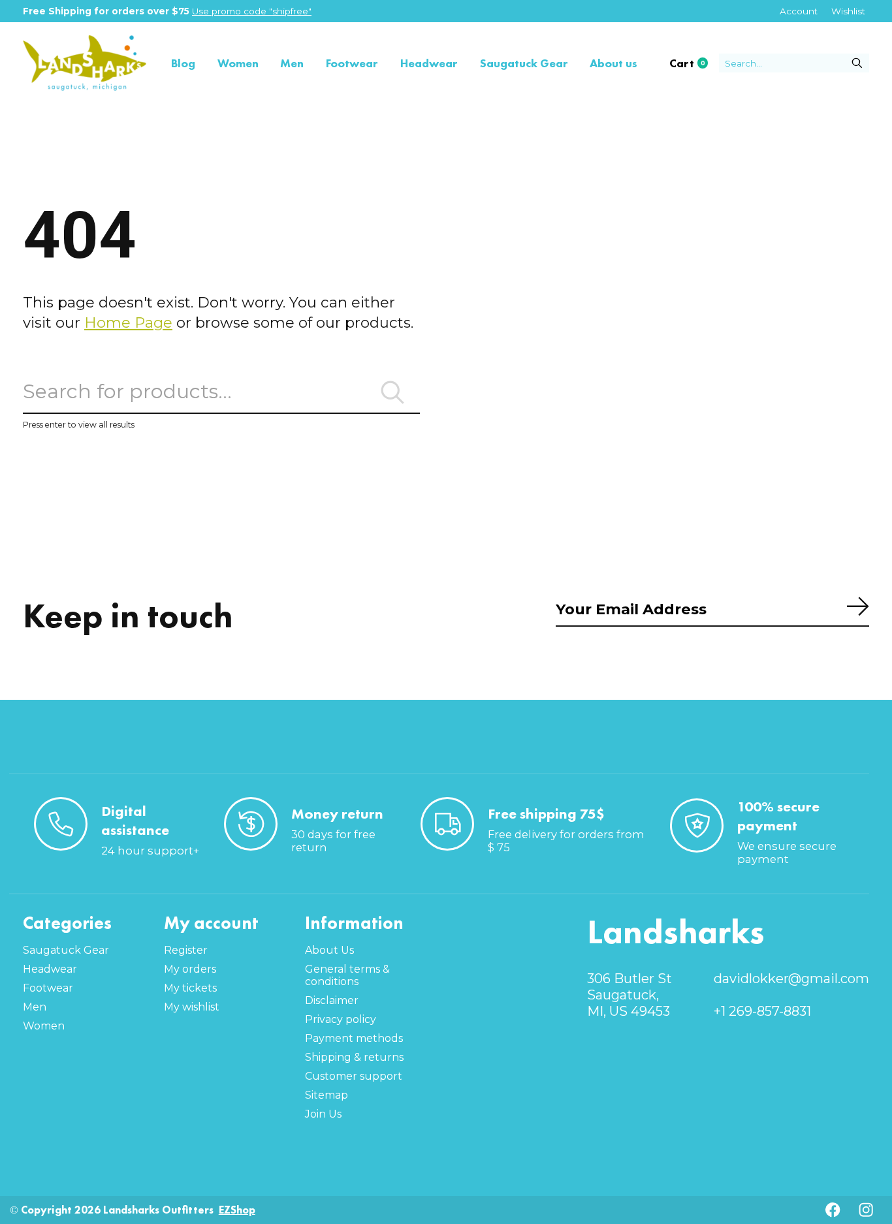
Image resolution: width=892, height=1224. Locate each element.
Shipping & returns (354, 1057)
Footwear (352, 63)
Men (292, 63)
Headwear (429, 63)
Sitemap (326, 1095)
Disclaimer (331, 1000)
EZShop (237, 1210)
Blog (183, 63)
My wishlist (191, 1007)
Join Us (323, 1114)
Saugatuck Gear (524, 63)
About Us (329, 950)
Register (186, 950)
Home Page (128, 322)
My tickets (190, 988)
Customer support (353, 1076)
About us (613, 63)
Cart (694, 63)
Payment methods (354, 1038)
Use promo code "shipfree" (251, 11)
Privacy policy (340, 1019)
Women (238, 63)
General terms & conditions (347, 975)
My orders (190, 969)
